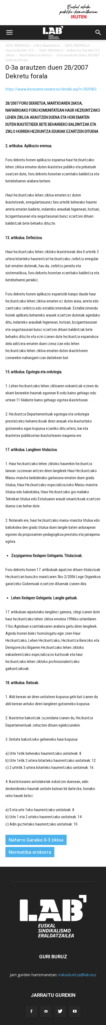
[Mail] (45, 1011)
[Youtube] (74, 1011)
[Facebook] (31, 1011)
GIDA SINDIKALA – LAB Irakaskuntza (32, 45)
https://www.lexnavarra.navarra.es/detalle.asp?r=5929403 (50, 89)
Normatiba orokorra (35, 55)
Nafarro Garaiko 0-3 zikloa (36, 840)
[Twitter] (60, 1011)
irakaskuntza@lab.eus (77, 974)
